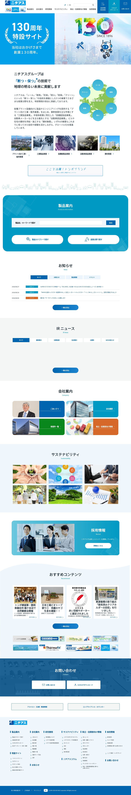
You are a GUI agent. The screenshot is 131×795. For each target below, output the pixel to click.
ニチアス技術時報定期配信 (52, 743)
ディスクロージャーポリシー (90, 763)
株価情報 (85, 760)
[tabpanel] (65, 37)
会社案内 (39, 9)
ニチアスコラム (70, 759)
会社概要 (34, 740)
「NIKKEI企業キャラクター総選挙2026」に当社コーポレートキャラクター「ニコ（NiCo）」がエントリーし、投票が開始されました (78, 292)
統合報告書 (66, 752)
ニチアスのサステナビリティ (71, 737)
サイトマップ (37, 790)
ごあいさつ (35, 737)
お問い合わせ (112, 760)
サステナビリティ (61, 9)
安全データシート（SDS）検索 (19, 746)
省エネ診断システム (17, 767)
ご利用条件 (27, 790)
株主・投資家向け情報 (78, 9)
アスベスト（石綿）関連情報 (37, 707)
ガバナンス (66, 743)
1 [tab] (63, 59)
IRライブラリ (86, 743)
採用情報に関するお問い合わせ (114, 746)
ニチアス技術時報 (50, 740)
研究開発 (48, 9)
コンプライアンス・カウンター (93, 707)
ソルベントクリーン (17, 758)
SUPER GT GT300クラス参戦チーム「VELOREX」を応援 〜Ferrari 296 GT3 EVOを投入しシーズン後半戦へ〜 (71, 287)
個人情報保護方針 (15, 790)
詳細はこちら (98, 546)
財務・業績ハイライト (88, 740)
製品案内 (30, 9)
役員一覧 (34, 746)
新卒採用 (109, 737)
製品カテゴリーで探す (17, 737)
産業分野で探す (16, 740)
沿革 (33, 758)
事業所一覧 (35, 752)
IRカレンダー (86, 746)
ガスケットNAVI (16, 764)
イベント (32, 298)
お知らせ (32, 286)
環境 (65, 749)
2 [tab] (67, 59)
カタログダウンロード (17, 743)
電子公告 (85, 758)
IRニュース (85, 737)
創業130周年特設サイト (18, 770)
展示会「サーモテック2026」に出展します (52, 298)
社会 (65, 746)
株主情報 (85, 749)
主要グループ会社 (36, 755)
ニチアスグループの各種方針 (71, 740)
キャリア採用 (110, 740)
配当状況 (85, 752)
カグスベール (15, 761)
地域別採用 (110, 743)
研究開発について (50, 737)
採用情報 (92, 9)
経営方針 (34, 743)
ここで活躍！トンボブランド (114, 753)
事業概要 (34, 749)
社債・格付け (86, 755)
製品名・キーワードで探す (25, 223)
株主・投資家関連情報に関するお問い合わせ (90, 767)
